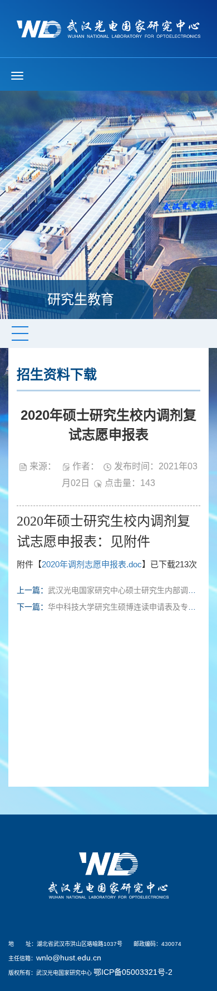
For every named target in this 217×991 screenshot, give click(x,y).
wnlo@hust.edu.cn (68, 957)
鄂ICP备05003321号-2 (132, 972)
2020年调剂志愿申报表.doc (92, 564)
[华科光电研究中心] (108, 27)
